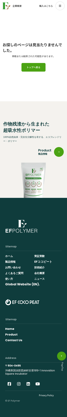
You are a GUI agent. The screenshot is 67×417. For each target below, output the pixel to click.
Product (11, 334)
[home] (6, 6)
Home (9, 329)
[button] (60, 5)
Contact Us (13, 340)
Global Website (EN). (22, 284)
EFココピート (43, 262)
